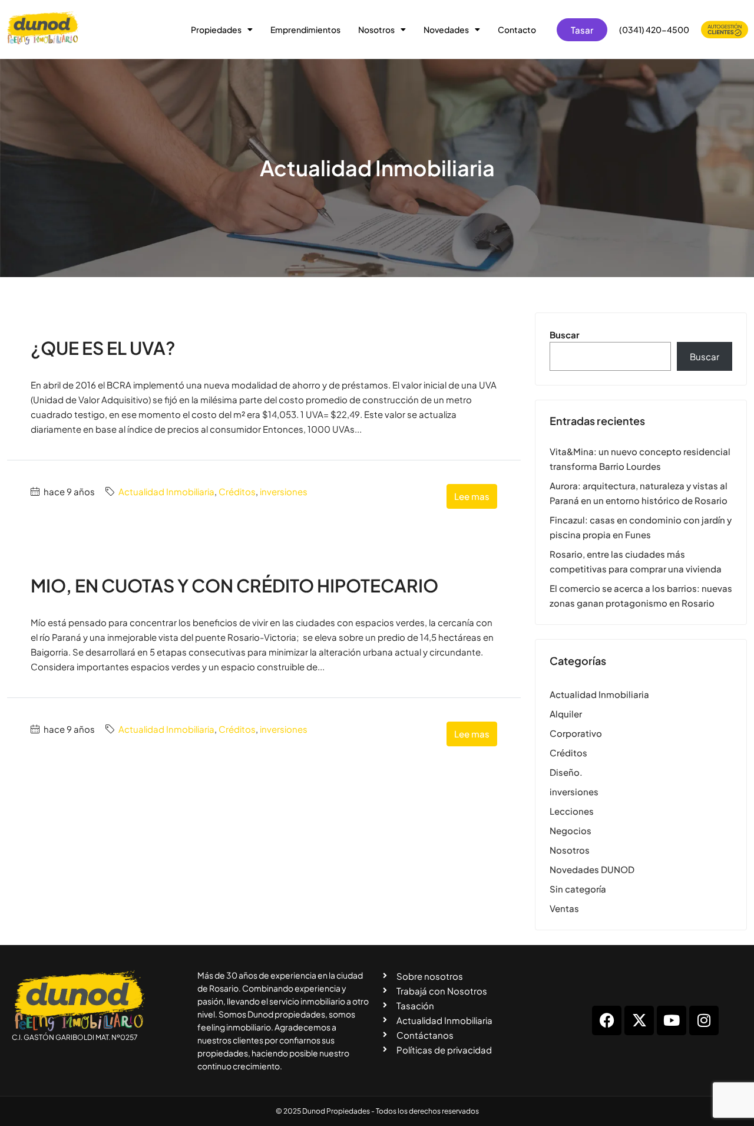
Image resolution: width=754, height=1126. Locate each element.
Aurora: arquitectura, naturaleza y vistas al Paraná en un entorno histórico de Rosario (638, 493)
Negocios (570, 830)
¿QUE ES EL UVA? (103, 348)
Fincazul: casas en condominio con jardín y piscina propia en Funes (641, 527)
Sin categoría (578, 888)
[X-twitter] (639, 1020)
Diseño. (566, 772)
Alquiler (566, 713)
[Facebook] (606, 1020)
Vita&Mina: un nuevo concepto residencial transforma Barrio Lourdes (640, 459)
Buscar (565, 334)
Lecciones (572, 810)
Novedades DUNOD (592, 869)
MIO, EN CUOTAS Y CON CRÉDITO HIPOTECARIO (234, 585)
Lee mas (472, 496)
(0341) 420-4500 (654, 29)
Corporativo (576, 733)
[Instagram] (704, 1020)
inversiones (283, 491)
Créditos (237, 491)
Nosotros (376, 29)
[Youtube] (671, 1020)
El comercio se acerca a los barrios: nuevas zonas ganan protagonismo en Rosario (641, 595)
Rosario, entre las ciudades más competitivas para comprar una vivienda (636, 561)
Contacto (517, 29)
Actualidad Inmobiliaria (166, 491)
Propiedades (216, 29)
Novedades (446, 29)
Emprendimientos (305, 29)
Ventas (564, 908)
